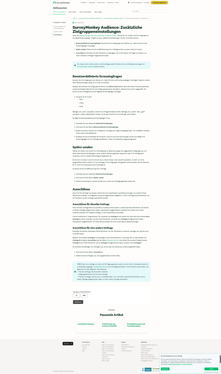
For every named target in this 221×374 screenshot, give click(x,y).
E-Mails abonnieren (126, 351)
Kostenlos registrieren (159, 2)
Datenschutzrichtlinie (146, 349)
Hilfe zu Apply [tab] (98, 12)
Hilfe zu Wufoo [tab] (72, 12)
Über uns (84, 347)
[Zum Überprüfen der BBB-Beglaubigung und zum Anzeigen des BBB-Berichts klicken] (146, 371)
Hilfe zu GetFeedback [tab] (85, 12)
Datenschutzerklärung (175, 364)
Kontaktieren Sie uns (100, 267)
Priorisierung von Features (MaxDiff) (109, 325)
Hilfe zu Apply (105, 360)
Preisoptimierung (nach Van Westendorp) (136, 325)
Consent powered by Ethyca (210, 372)
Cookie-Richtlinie (187, 364)
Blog (83, 351)
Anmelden (146, 2)
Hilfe (74, 18)
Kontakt (123, 349)
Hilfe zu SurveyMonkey (108, 345)
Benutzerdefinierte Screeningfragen (59, 27)
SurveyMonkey (86, 345)
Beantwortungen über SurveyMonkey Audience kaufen (97, 35)
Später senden (58, 31)
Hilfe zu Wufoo (106, 358)
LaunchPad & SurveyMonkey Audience (89, 18)
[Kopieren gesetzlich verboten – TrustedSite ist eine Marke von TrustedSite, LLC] (157, 371)
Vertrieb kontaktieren (136, 2)
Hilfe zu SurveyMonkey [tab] (59, 12)
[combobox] (68, 343)
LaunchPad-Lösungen (85, 324)
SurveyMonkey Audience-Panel (113, 18)
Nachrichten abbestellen (127, 347)
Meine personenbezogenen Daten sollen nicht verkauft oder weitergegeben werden (149, 358)
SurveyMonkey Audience (85, 67)
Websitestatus (125, 345)
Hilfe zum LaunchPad (107, 349)
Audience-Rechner (112, 240)
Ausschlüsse (58, 35)
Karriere (84, 349)
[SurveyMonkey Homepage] (61, 3)
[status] (111, 65)
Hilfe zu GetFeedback (107, 347)
